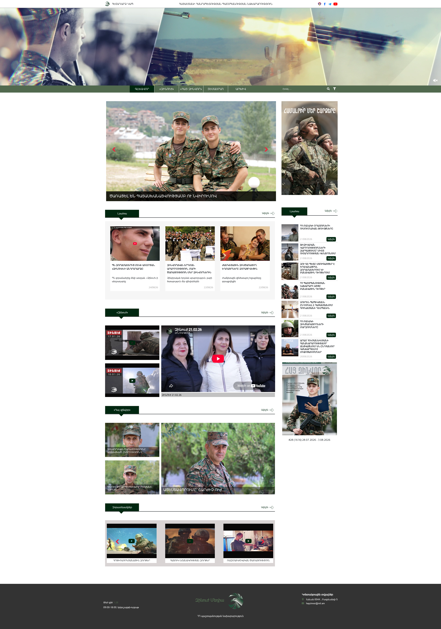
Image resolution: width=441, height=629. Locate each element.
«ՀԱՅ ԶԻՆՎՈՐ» (191, 89)
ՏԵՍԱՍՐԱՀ (216, 89)
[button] (265, 149)
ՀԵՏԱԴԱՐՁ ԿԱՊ (122, 4)
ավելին (266, 213)
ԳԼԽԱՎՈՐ (142, 89)
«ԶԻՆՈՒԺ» (166, 89)
